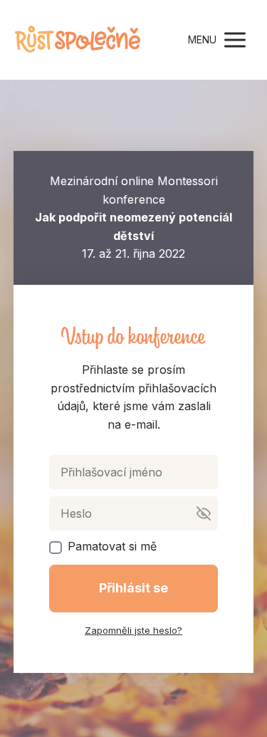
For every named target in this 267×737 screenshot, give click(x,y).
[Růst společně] (78, 39)
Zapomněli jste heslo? (133, 630)
